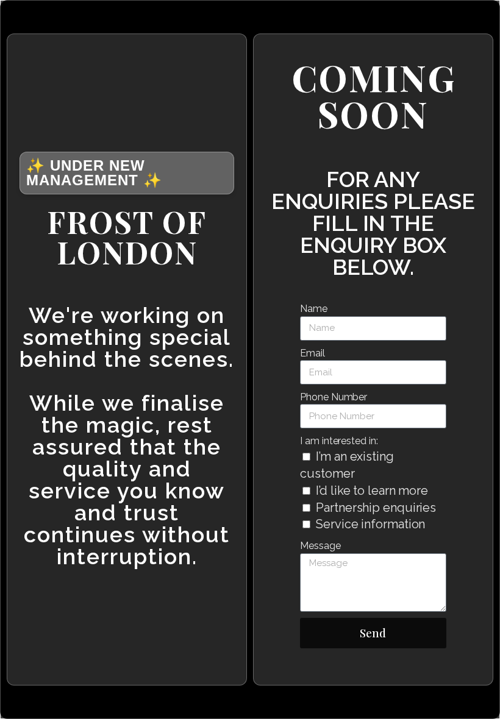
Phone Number (333, 397)
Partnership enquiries (376, 507)
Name (313, 308)
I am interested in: (338, 441)
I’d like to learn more (372, 490)
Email (312, 353)
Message (320, 545)
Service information (370, 524)
